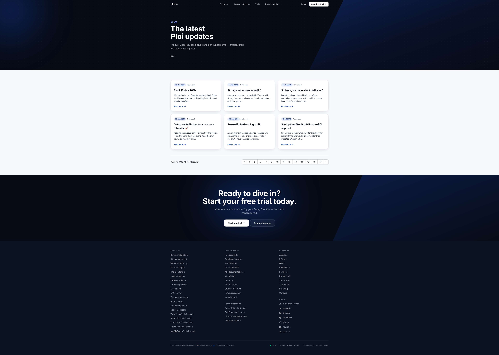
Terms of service (322, 346)
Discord (286, 331)
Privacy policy (308, 346)
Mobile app (175, 289)
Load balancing (177, 276)
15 (308, 162)
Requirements (231, 255)
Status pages (176, 301)
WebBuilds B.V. (222, 346)
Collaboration (231, 284)
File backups (231, 263)
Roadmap (283, 267)
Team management (179, 297)
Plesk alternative (233, 320)
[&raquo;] (326, 161)
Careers (282, 346)
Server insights (177, 267)
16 (314, 162)
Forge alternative (233, 303)
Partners (283, 272)
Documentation (272, 4)
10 (277, 162)
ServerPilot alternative (235, 308)
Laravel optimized (178, 284)
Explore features (262, 223)
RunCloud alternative (235, 312)
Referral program (233, 293)
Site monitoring (177, 272)
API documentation (234, 272)
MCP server (176, 293)
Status (273, 346)
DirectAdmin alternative (236, 316)
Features (224, 4)
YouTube (287, 327)
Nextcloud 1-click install (181, 326)
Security (229, 280)
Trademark (284, 284)
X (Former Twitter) (291, 303)
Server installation (242, 4)
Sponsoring (284, 280)
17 (320, 162)
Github (286, 322)
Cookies (297, 346)
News (281, 263)
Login (303, 4)
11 (283, 162)
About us (283, 255)
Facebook (287, 317)
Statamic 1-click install (181, 318)
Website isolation (178, 280)
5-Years (283, 259)
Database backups (233, 259)
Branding (283, 289)
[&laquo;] (244, 161)
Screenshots (285, 276)
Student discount (233, 289)
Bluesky (286, 313)
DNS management (178, 305)
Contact (283, 293)
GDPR (289, 346)
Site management (178, 259)
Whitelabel (230, 276)
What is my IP (231, 297)
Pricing (258, 4)
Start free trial (317, 4)
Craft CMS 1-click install (181, 322)
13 (296, 162)
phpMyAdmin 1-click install (182, 331)
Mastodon (287, 308)
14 (302, 162)
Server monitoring (178, 263)
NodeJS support (178, 310)
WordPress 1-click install (181, 314)
